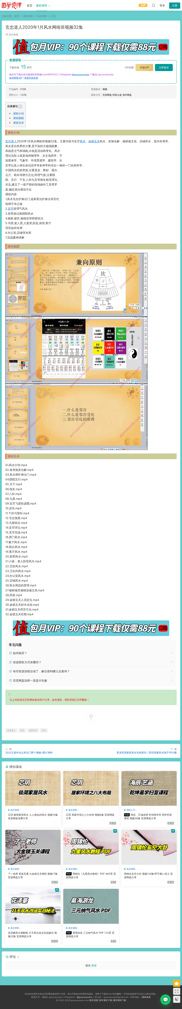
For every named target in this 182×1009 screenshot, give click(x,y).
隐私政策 (146, 997)
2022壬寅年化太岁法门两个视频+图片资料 (29, 752)
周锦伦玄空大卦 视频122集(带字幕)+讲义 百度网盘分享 (148, 875)
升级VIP (144, 67)
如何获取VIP (15, 77)
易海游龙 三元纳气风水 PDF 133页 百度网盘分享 (90, 934)
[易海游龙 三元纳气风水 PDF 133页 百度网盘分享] (91, 906)
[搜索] (153, 5)
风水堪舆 (13, 34)
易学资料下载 (119, 1000)
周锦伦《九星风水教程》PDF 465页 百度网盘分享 (91, 875)
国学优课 (93, 1000)
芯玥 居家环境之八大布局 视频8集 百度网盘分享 (90, 816)
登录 (94, 965)
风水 (82, 141)
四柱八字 (131, 810)
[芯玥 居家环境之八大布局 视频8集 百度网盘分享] (91, 788)
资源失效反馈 (31, 77)
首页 (29, 5)
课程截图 (18, 118)
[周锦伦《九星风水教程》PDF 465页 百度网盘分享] (91, 847)
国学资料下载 (105, 1000)
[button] (20, 106)
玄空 (11, 208)
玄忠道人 (11, 141)
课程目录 (18, 122)
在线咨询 (165, 999)
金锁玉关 (94, 141)
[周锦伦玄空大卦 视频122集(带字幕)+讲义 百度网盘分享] (149, 847)
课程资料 (41, 5)
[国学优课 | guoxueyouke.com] (11, 5)
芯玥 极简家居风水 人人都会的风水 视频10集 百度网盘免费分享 (33, 816)
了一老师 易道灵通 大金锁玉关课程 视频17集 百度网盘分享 (33, 875)
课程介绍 (18, 113)
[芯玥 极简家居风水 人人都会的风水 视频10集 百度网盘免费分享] (33, 788)
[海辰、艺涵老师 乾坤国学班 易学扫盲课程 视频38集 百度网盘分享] (149, 788)
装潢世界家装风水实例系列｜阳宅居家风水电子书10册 (147, 752)
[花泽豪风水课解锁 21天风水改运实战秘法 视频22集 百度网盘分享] (33, 906)
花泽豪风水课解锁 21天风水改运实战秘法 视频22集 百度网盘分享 (32, 934)
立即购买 (164, 67)
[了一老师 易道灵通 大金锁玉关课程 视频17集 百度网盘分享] (33, 847)
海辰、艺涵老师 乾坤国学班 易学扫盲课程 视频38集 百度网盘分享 (148, 816)
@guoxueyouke (80, 74)
